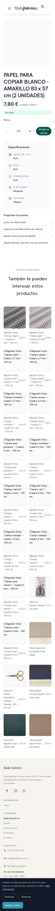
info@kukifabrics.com (17, 858)
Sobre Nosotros (12, 818)
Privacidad (9, 832)
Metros (7, 120)
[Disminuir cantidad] (7, 131)
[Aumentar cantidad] (30, 131)
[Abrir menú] (9, 8)
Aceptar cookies (13, 905)
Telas (6, 805)
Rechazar (9, 896)
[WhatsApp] (24, 790)
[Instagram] (15, 790)
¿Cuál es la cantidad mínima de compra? (27, 229)
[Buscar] (37, 8)
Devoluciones (10, 828)
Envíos (7, 823)
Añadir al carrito (44, 131)
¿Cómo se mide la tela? (27, 222)
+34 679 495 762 (15, 850)
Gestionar (26, 896)
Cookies (8, 837)
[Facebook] (7, 790)
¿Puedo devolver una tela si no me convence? (27, 242)
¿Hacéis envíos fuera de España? (27, 236)
